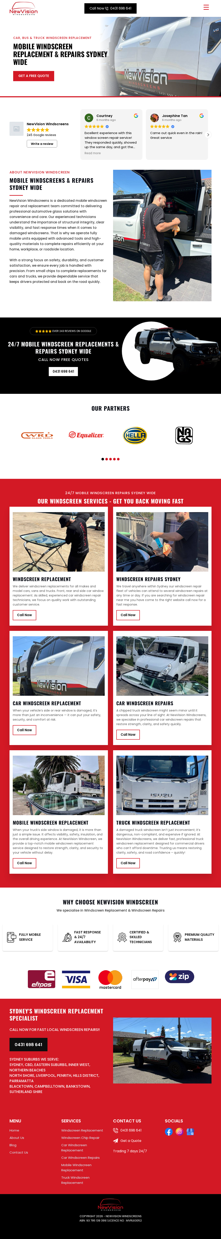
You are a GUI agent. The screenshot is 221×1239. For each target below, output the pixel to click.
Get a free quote (33, 76)
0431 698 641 (110, 8)
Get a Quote (130, 1140)
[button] (208, 134)
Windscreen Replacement (82, 1130)
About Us (16, 1137)
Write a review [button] (42, 144)
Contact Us (18, 1152)
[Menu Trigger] (206, 7)
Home (14, 1130)
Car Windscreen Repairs (80, 1157)
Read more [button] (93, 153)
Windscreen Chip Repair (80, 1137)
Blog (12, 1145)
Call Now (24, 615)
